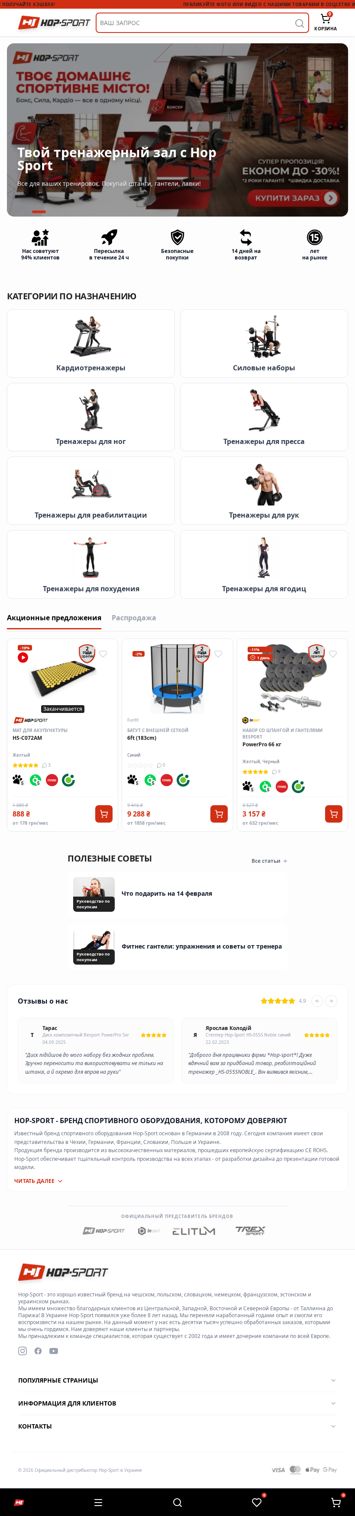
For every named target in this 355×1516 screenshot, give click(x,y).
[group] (177, 130)
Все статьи (266, 861)
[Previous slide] (317, 1001)
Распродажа (134, 617)
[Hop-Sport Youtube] (53, 1351)
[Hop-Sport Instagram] (22, 1351)
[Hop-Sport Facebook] (38, 1351)
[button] (27, 212)
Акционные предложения (54, 617)
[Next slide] (331, 1001)
